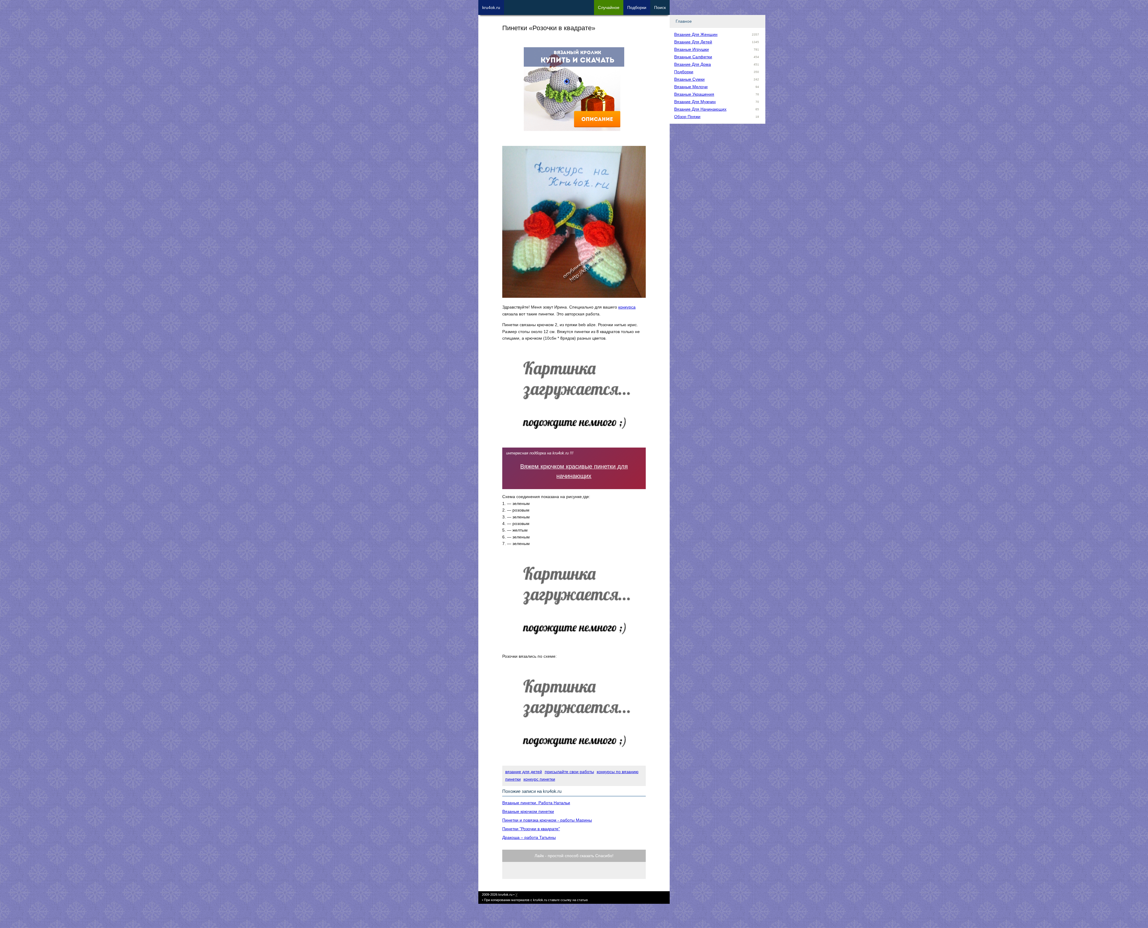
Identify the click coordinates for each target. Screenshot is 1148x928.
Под (636, 7)
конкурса (627, 307)
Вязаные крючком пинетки (528, 811)
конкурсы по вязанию (618, 771)
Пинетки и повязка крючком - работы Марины (547, 820)
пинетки (513, 779)
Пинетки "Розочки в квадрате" (531, 828)
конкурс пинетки (539, 779)
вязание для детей (523, 771)
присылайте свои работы (569, 771)
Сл (608, 7)
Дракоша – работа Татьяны (529, 837)
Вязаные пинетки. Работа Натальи (536, 802)
